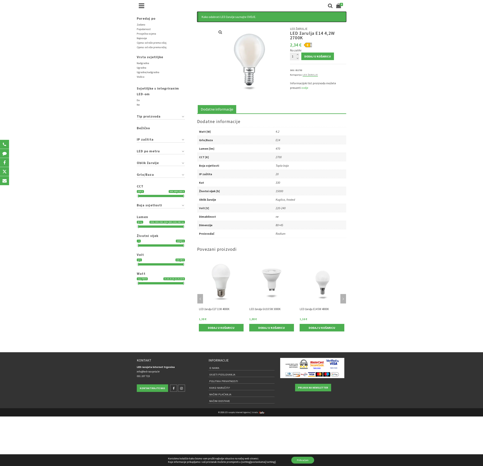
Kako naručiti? (219, 387)
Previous (200, 298)
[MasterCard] (319, 374)
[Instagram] (181, 388)
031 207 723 (143, 376)
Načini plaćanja (220, 394)
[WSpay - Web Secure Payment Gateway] (296, 364)
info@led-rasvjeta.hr (148, 371)
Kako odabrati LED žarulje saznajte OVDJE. (229, 17)
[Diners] (288, 374)
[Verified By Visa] (332, 364)
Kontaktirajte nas (152, 388)
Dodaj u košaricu (317, 56)
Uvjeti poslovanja (222, 374)
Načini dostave (219, 401)
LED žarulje (310, 74)
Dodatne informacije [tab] (217, 109)
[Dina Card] (304, 374)
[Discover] (296, 374)
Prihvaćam (302, 460)
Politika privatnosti (223, 381)
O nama (214, 368)
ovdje (304, 88)
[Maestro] (326, 374)
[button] (4, 144)
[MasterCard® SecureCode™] (317, 364)
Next (343, 298)
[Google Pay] (335, 374)
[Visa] (311, 374)
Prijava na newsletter (313, 387)
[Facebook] (173, 388)
